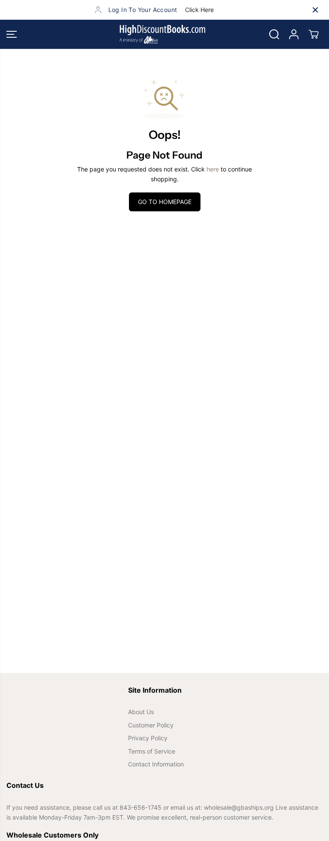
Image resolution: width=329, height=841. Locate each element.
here (212, 169)
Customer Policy (150, 725)
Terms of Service (151, 751)
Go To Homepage (164, 201)
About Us (141, 711)
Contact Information (156, 764)
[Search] (274, 34)
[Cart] (314, 34)
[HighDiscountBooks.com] (162, 34)
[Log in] (294, 34)
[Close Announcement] (315, 10)
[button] (11, 34)
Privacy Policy (147, 738)
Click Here (199, 9)
